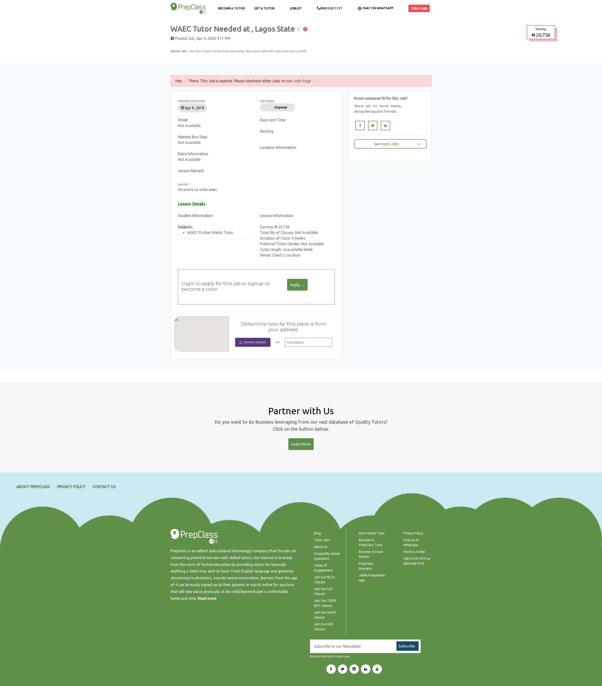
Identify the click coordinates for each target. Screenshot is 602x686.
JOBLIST (295, 8)
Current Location (255, 342)
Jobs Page (302, 81)
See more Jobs (386, 144)
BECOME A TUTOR (231, 8)
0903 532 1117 (331, 8)
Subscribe (406, 646)
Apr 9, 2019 (194, 108)
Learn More (301, 444)
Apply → (297, 285)
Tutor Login (419, 8)
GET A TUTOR (264, 8)
